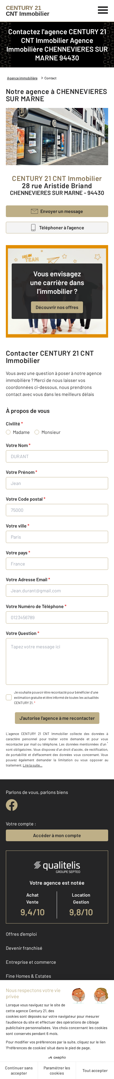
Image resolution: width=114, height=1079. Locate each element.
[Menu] (103, 9)
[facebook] (12, 805)
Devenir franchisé (24, 948)
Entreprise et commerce (31, 962)
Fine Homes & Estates (28, 976)
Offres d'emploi (21, 934)
